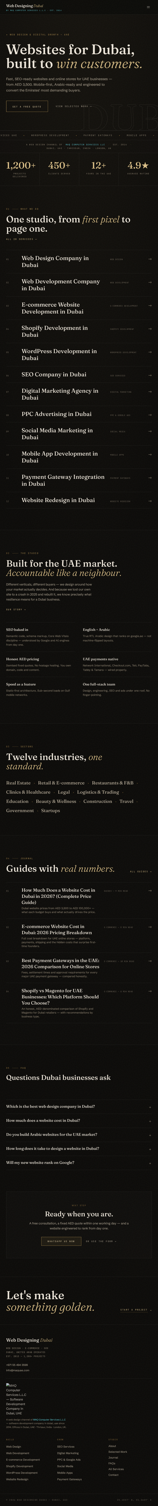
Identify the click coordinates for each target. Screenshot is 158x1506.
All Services (116, 1469)
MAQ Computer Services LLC (85, 144)
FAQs (111, 1463)
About (112, 1446)
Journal (113, 1457)
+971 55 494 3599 (17, 1365)
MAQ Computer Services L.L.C (49, 1419)
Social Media (65, 1466)
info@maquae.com (17, 1370)
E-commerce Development (23, 1459)
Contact (113, 1475)
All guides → (141, 871)
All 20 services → (21, 239)
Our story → (16, 609)
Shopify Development (19, 1466)
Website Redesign (17, 1479)
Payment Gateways (69, 1479)
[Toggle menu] (148, 7)
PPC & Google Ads (69, 1459)
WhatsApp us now (61, 1241)
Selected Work (117, 1452)
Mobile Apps (65, 1472)
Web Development (17, 1453)
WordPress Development (22, 1472)
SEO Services (65, 1446)
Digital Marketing (68, 1453)
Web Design (13, 1446)
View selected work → (74, 106)
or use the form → (101, 1241)
